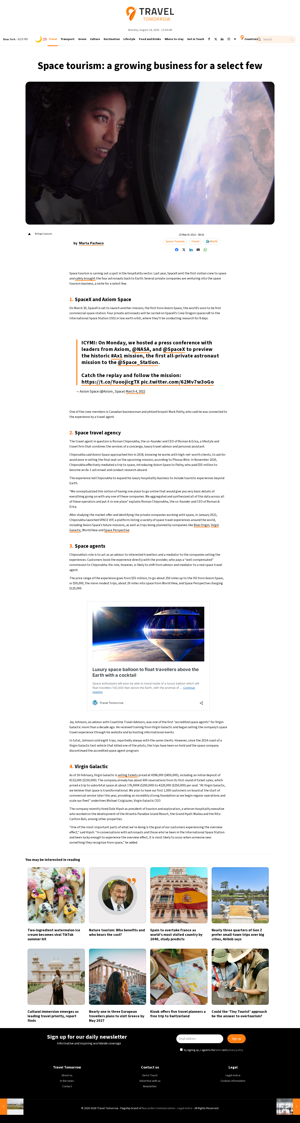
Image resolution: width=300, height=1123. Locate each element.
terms (189, 580)
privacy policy (206, 580)
